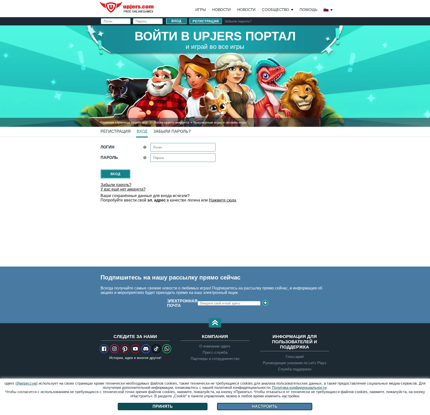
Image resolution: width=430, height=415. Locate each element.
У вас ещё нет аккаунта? (123, 189)
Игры (200, 9)
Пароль (109, 157)
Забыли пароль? (238, 21)
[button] (215, 323)
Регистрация (206, 21)
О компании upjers (214, 346)
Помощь (309, 9)
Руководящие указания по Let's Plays (294, 363)
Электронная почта (182, 303)
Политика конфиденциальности (299, 387)
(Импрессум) (26, 383)
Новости (221, 9)
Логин (107, 147)
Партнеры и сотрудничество (215, 358)
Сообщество (275, 9)
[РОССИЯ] (328, 10)
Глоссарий (295, 356)
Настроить (264, 406)
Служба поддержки (294, 369)
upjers (127, 7)
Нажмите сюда (222, 200)
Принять (163, 406)
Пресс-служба (215, 352)
